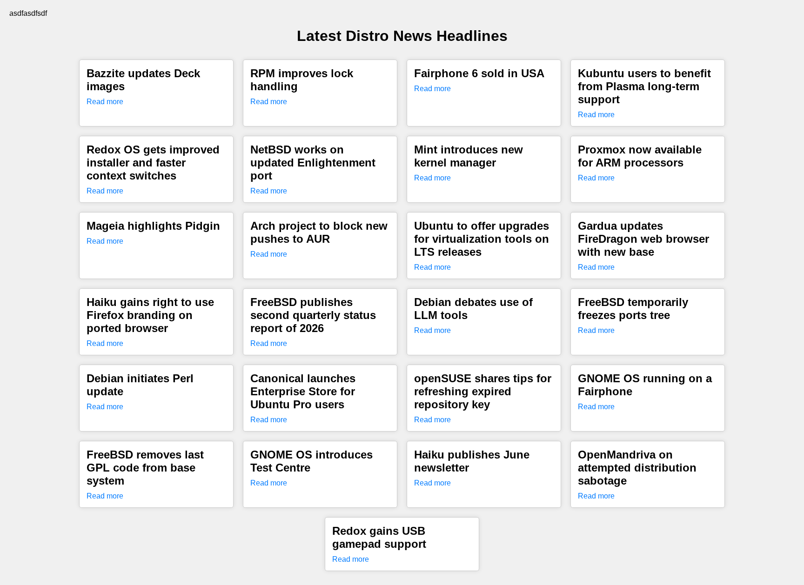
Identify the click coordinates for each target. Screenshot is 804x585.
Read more (105, 102)
